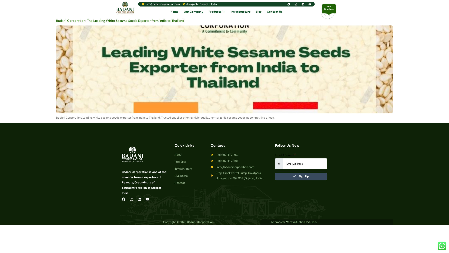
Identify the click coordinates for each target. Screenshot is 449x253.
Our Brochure (329, 8)
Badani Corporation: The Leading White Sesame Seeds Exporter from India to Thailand (120, 21)
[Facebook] (288, 4)
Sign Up (303, 176)
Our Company (193, 12)
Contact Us (275, 12)
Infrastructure (241, 12)
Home (174, 12)
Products (215, 12)
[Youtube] (310, 4)
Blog (259, 12)
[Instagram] (295, 4)
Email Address (285, 155)
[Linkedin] (302, 4)
